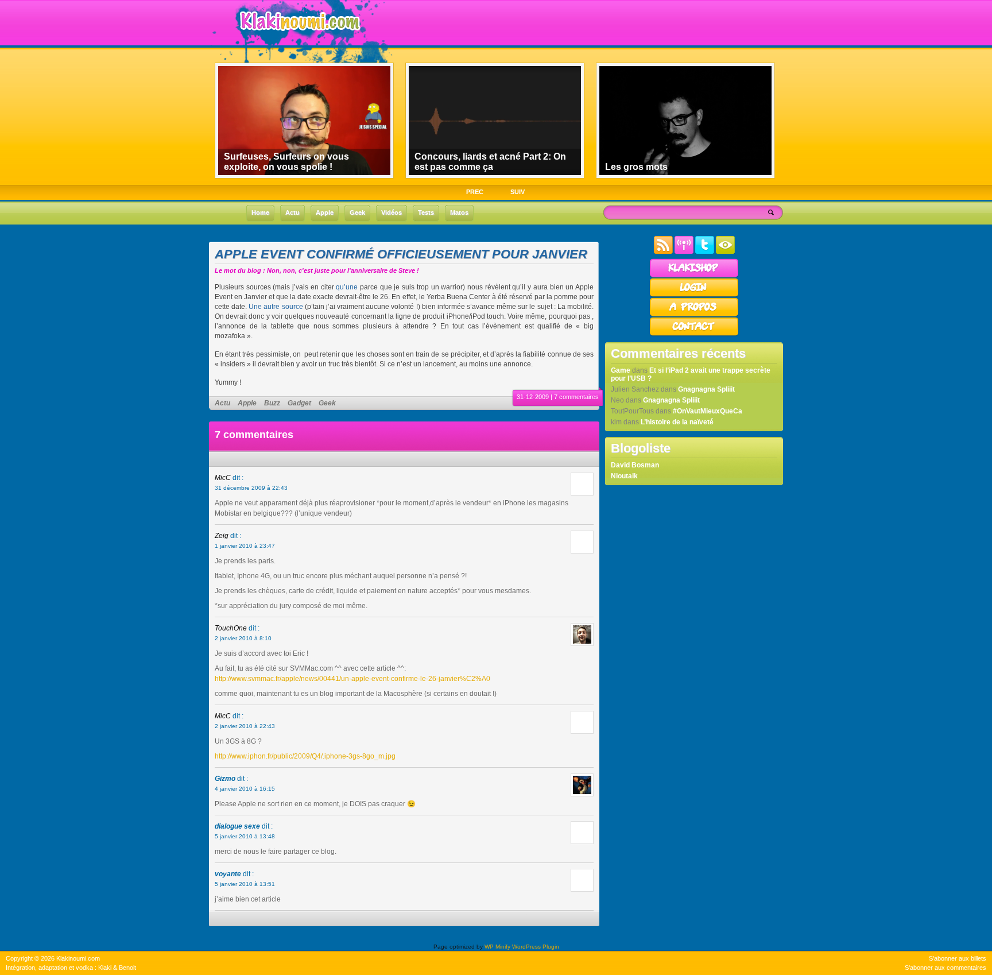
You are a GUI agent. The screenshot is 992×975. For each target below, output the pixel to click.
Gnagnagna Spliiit (706, 389)
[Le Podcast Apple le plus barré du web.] (684, 251)
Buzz (272, 403)
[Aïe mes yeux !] (725, 251)
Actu (222, 403)
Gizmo (225, 779)
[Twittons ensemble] (704, 251)
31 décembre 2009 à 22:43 (251, 488)
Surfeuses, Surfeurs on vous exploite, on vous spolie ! (286, 162)
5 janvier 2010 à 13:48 (245, 836)
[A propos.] (694, 315)
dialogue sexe (237, 826)
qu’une (347, 287)
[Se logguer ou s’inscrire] (694, 295)
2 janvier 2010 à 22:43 (245, 726)
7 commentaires (576, 396)
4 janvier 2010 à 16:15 (245, 789)
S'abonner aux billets (957, 958)
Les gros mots (636, 167)
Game (620, 370)
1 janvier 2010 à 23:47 (245, 546)
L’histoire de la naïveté (677, 422)
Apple (247, 403)
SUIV (517, 191)
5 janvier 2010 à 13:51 (245, 884)
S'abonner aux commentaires (945, 967)
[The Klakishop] (694, 276)
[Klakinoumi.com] (298, 38)
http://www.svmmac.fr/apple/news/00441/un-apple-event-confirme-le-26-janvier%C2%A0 (352, 679)
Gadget (299, 403)
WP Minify (497, 946)
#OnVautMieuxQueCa (707, 411)
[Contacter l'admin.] (694, 334)
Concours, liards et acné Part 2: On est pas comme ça (490, 162)
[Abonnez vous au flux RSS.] (663, 251)
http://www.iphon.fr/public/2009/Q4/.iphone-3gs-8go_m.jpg (305, 756)
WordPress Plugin (535, 946)
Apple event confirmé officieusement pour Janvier (401, 254)
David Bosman (635, 465)
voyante (228, 874)
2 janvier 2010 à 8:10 (243, 638)
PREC (474, 191)
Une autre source (276, 307)
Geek (327, 403)
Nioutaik (624, 476)
